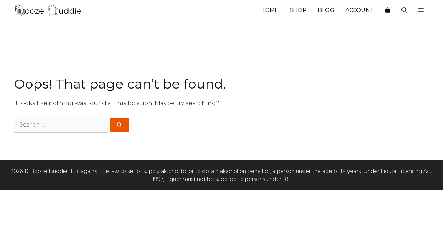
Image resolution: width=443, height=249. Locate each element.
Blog (326, 10)
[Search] (119, 125)
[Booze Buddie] (48, 10)
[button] (421, 10)
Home (269, 10)
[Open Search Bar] (404, 10)
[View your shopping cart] (387, 10)
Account (359, 10)
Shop (298, 10)
